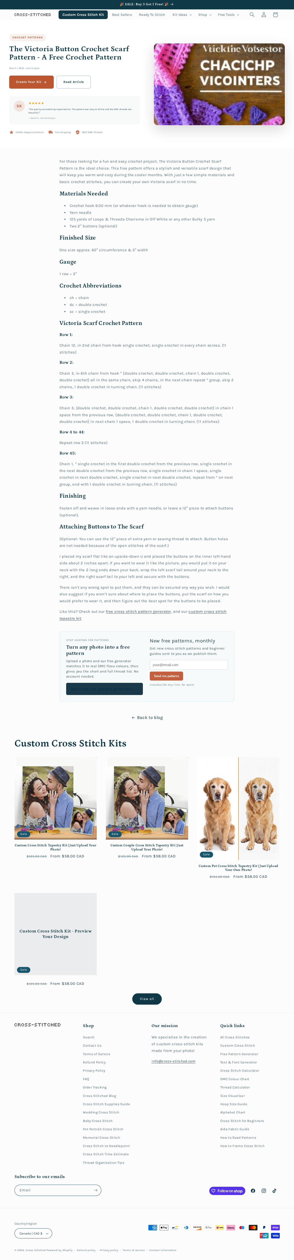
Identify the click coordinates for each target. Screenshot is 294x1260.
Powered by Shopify (59, 1250)
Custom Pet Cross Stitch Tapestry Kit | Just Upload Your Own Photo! (238, 868)
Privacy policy (109, 1250)
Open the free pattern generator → (104, 689)
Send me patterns (166, 676)
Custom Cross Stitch (237, 1046)
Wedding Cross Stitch (101, 1112)
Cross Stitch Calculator (239, 1071)
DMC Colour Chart (234, 1079)
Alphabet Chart (233, 1112)
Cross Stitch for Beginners (242, 1121)
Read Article (73, 82)
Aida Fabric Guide (234, 1129)
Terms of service (134, 1250)
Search (89, 1037)
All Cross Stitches (235, 1037)
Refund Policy (94, 1062)
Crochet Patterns (27, 37)
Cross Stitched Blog (99, 1096)
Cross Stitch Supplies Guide (106, 1104)
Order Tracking (95, 1087)
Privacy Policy (94, 1071)
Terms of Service (96, 1054)
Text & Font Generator (238, 1062)
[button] (182, 14)
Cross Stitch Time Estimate (106, 1154)
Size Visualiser (232, 1096)
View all (147, 999)
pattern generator (154, 611)
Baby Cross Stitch (98, 1121)
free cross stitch (122, 611)
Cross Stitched (35, 1250)
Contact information (162, 1250)
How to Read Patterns (238, 1138)
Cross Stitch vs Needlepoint (106, 1146)
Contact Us (92, 1046)
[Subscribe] (95, 1190)
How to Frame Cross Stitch (242, 1146)
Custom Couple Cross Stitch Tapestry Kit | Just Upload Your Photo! (147, 847)
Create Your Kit (28, 82)
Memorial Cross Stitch (101, 1138)
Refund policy (86, 1250)
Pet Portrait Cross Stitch (103, 1129)
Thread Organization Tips (103, 1163)
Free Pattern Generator (239, 1054)
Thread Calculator (235, 1087)
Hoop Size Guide (233, 1104)
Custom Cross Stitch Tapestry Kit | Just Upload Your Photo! (55, 847)
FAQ (86, 1079)
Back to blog (150, 717)
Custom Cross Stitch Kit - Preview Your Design (55, 934)
